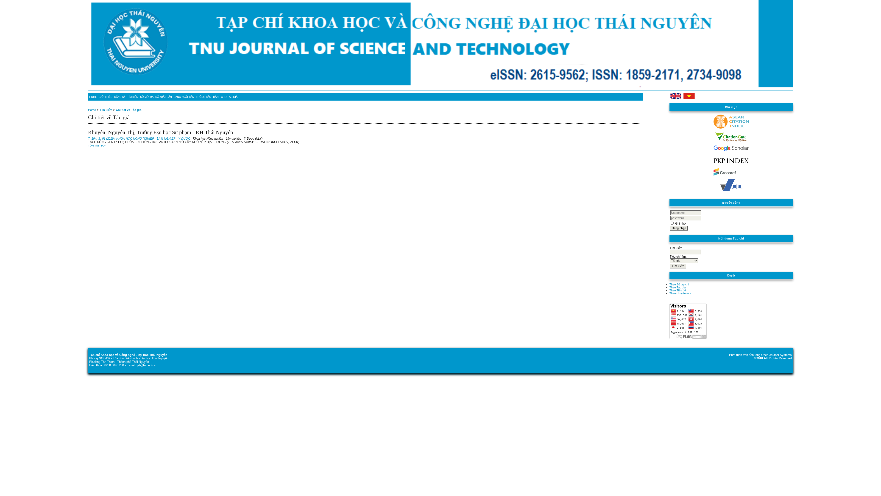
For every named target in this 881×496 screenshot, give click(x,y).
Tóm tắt (93, 145)
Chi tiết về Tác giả (128, 110)
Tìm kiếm (132, 97)
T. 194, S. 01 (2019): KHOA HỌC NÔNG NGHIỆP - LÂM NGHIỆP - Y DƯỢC (139, 138)
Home (93, 97)
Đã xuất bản (163, 97)
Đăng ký (119, 97)
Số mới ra (146, 97)
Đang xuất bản (184, 97)
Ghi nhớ (680, 223)
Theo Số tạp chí (679, 284)
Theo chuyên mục (680, 293)
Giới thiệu (105, 97)
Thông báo (203, 97)
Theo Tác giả (677, 287)
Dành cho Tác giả (225, 97)
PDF (103, 145)
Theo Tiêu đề (677, 290)
